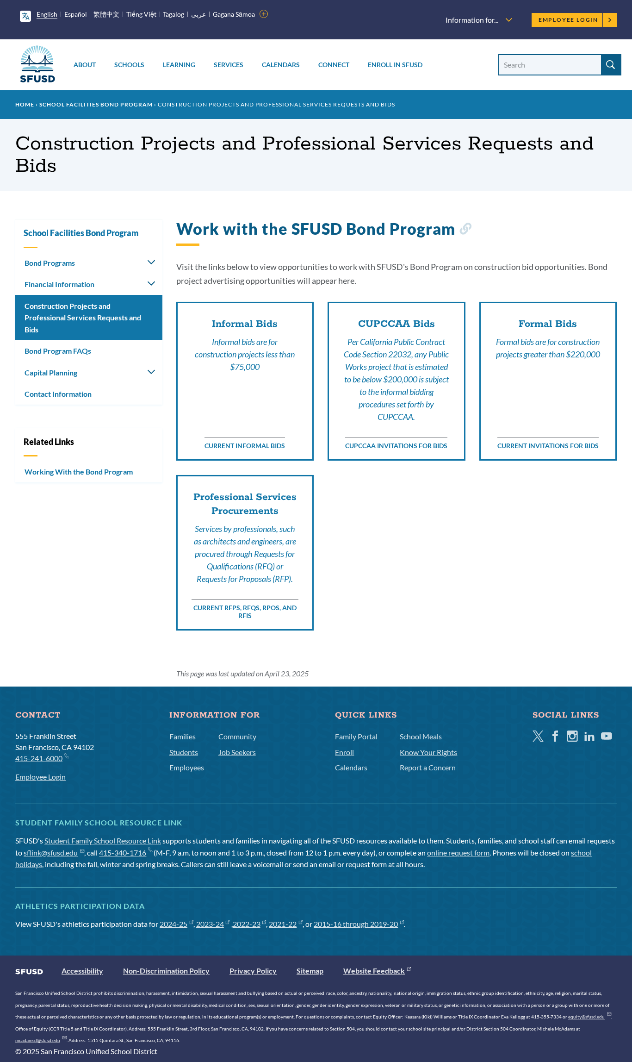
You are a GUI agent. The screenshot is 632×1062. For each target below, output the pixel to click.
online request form (458, 852)
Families (182, 736)
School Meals (421, 736)
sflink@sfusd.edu (51, 852)
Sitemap (310, 970)
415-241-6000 (38, 758)
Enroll (344, 752)
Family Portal (356, 736)
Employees (186, 767)
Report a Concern (428, 767)
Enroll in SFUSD (395, 65)
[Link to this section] (465, 230)
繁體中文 (106, 14)
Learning (179, 65)
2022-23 (246, 923)
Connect (333, 65)
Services (228, 65)
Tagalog (173, 14)
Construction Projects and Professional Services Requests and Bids (83, 317)
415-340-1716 (122, 852)
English (47, 14)
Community (237, 736)
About (85, 65)
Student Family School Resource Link (102, 840)
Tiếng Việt (141, 14)
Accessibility (82, 970)
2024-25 (173, 923)
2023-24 (210, 923)
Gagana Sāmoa (234, 14)
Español (75, 14)
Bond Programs (50, 262)
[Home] (37, 65)
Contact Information (58, 393)
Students (183, 752)
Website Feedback (374, 970)
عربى (198, 14)
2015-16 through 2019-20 (356, 923)
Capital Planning (51, 372)
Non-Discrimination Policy (166, 970)
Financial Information (59, 284)
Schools (129, 65)
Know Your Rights (428, 752)
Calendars (281, 65)
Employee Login (568, 19)
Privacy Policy (253, 970)
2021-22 (283, 923)
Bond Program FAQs (58, 350)
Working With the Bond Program (79, 471)
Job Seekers (237, 752)
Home (24, 104)
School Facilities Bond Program (96, 104)
